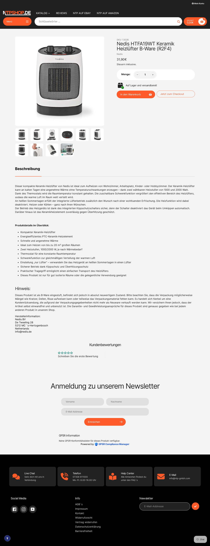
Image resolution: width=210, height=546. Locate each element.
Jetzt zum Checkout (172, 93)
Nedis (120, 54)
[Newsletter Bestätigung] (195, 506)
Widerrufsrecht (83, 517)
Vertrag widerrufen (86, 522)
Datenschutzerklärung (88, 526)
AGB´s (79, 504)
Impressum (81, 508)
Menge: (126, 74)
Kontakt (79, 513)
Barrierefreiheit (83, 531)
